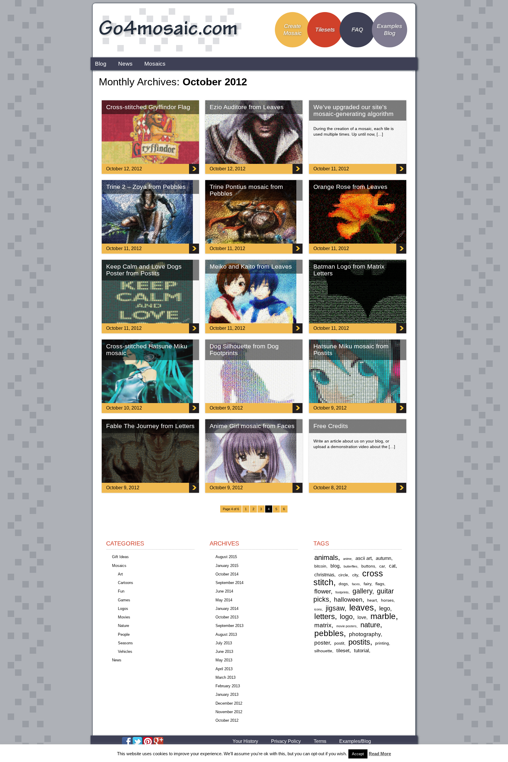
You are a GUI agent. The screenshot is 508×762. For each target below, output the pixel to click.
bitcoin (320, 566)
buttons (368, 566)
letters (324, 616)
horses (387, 600)
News (125, 64)
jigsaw (335, 608)
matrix (323, 625)
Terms (320, 741)
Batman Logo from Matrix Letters (349, 270)
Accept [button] (358, 754)
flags (379, 584)
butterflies (350, 566)
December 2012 (228, 703)
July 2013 (223, 643)
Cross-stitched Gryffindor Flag (148, 107)
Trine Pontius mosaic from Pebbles (246, 190)
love (361, 617)
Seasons (125, 643)
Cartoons (125, 582)
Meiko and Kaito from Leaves (251, 266)
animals (326, 557)
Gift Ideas (120, 557)
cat (392, 566)
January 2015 (226, 565)
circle (343, 575)
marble (383, 616)
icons (318, 609)
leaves (361, 607)
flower (322, 591)
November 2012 (228, 712)
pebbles (329, 633)
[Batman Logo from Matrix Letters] (368, 321)
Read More (380, 753)
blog (335, 565)
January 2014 (226, 608)
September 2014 (229, 582)
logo (346, 616)
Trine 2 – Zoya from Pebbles (146, 186)
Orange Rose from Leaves (350, 186)
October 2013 (226, 617)
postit (339, 643)
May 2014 (223, 600)
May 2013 (223, 660)
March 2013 (225, 677)
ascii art (363, 558)
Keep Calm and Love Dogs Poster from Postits (144, 270)
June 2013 (224, 651)
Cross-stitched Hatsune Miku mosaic (146, 349)
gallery (362, 591)
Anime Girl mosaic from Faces (252, 425)
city (355, 575)
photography (365, 634)
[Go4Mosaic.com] (169, 50)
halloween (348, 599)
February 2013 (227, 686)
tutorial (361, 650)
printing (382, 643)
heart (372, 600)
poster (322, 643)
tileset (343, 650)
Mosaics (155, 64)
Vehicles (125, 651)
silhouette (323, 651)
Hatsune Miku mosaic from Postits (351, 349)
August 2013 (226, 634)
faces (356, 584)
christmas (324, 574)
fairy (367, 584)
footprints (342, 592)
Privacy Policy (286, 741)
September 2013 (229, 625)
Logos (123, 608)
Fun (121, 591)
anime (347, 558)
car (382, 566)
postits (359, 642)
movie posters (346, 626)
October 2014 (226, 574)
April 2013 (224, 669)
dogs (343, 584)
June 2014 (224, 591)
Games (124, 600)
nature (370, 625)
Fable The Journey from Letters (150, 425)
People (124, 634)
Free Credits (330, 425)
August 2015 (226, 557)
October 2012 (226, 720)
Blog (100, 64)
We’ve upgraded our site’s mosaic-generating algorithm (353, 110)
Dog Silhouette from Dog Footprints (244, 349)
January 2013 (226, 694)
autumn (383, 558)
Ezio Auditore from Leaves (247, 107)
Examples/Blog (355, 741)
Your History (245, 741)
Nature (123, 625)
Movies (124, 617)
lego (384, 608)
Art (120, 574)
